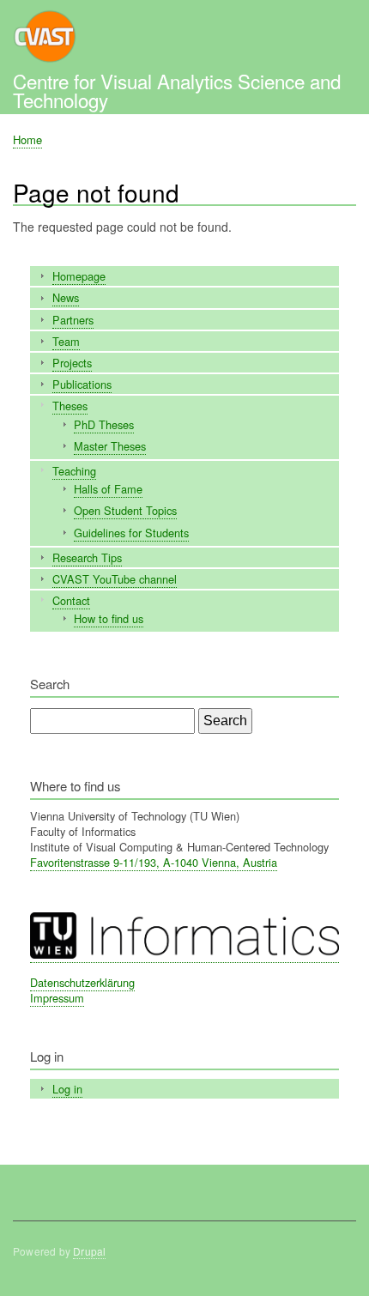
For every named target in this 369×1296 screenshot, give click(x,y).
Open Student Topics (125, 510)
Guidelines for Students (131, 532)
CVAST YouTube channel (114, 579)
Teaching (74, 471)
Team (66, 341)
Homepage (79, 276)
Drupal (89, 1251)
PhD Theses (104, 424)
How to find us (108, 618)
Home (27, 139)
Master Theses (110, 446)
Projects (72, 362)
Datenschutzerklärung (82, 982)
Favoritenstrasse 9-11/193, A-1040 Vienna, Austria (153, 862)
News (65, 297)
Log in (67, 1089)
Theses (70, 405)
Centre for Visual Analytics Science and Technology (177, 90)
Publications (82, 384)
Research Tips (87, 557)
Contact (71, 600)
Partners (73, 320)
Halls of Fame (108, 489)
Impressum (57, 998)
